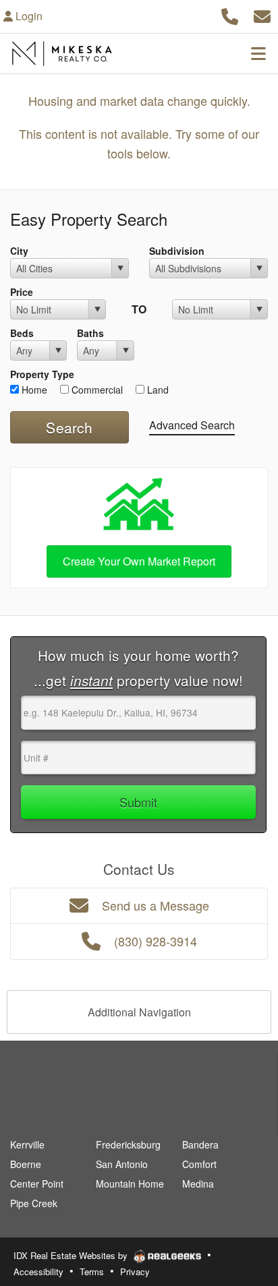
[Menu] (258, 53)
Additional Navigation (139, 1012)
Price (21, 292)
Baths (90, 333)
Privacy (135, 1271)
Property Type (42, 374)
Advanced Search (192, 425)
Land (156, 389)
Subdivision (176, 250)
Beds (22, 333)
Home (33, 389)
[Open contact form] (262, 14)
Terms (92, 1271)
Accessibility (38, 1271)
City (19, 250)
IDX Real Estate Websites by (71, 1255)
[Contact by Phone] (229, 14)
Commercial (96, 389)
